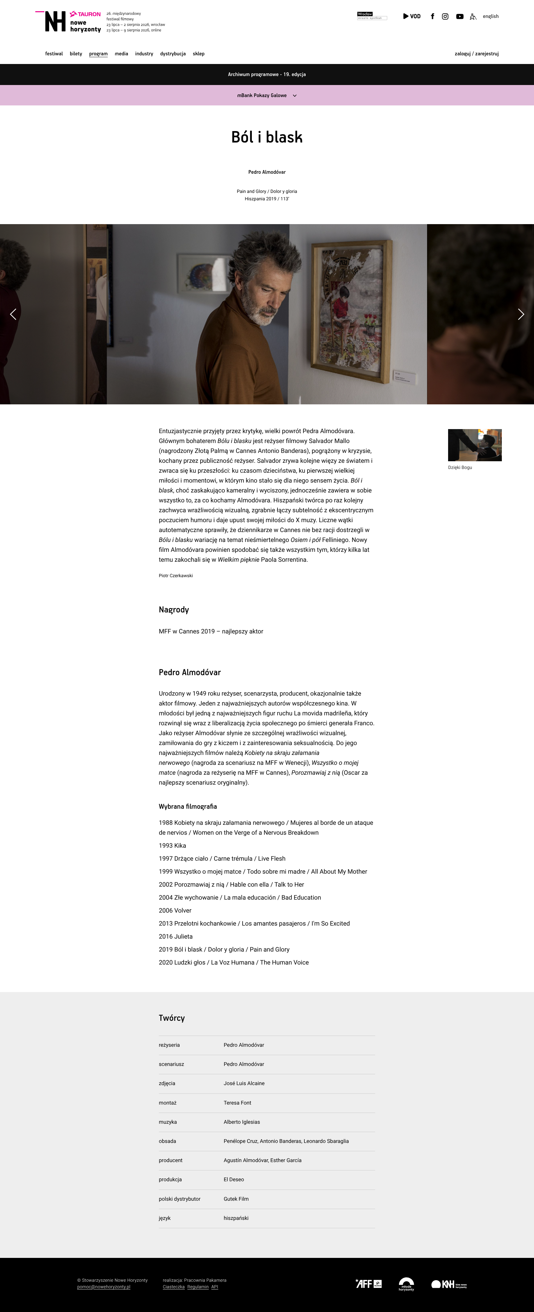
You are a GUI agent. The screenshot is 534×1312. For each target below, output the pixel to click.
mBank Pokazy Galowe (262, 96)
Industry (144, 54)
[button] (521, 314)
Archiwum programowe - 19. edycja (267, 75)
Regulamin (198, 1286)
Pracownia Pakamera (205, 1280)
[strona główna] (108, 22)
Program (98, 54)
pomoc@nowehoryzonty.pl (103, 1286)
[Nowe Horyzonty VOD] (411, 16)
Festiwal (54, 54)
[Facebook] (432, 20)
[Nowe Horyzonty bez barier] (473, 20)
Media (121, 54)
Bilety (76, 54)
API (214, 1286)
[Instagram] (445, 20)
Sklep (199, 54)
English (491, 16)
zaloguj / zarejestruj (477, 54)
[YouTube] (459, 20)
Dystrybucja (173, 54)
